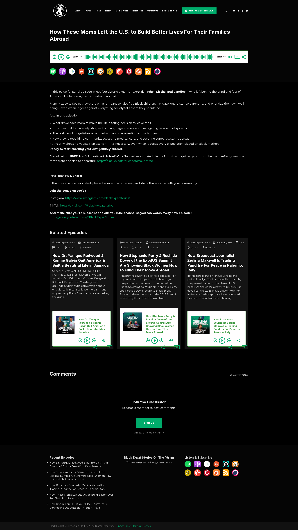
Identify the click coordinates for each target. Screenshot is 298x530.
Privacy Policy (123, 526)
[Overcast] (100, 73)
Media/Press (121, 11)
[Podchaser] (157, 73)
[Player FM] (129, 73)
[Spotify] (53, 73)
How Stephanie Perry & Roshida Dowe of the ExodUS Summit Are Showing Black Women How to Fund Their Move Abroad (80, 476)
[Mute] (230, 57)
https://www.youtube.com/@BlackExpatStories (82, 217)
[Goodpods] (110, 73)
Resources (137, 11)
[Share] (243, 56)
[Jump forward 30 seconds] (68, 56)
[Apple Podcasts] (62, 73)
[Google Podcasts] (72, 73)
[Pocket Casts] (119, 73)
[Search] (226, 10)
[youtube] (234, 10)
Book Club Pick (169, 11)
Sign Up (149, 422)
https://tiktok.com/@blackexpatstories (86, 205)
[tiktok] (238, 10)
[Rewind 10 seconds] (54, 56)
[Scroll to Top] (290, 510)
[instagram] (242, 10)
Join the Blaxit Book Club (200, 11)
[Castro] (91, 73)
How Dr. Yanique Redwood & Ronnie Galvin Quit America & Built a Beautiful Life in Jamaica (80, 260)
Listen (108, 11)
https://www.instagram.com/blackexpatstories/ (97, 198)
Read (98, 11)
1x (237, 57)
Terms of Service (142, 526)
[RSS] (148, 73)
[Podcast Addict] (138, 73)
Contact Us (152, 11)
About (78, 11)
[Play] (61, 57)
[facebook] (246, 10)
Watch (89, 11)
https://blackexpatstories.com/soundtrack (125, 161)
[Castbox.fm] (81, 73)
